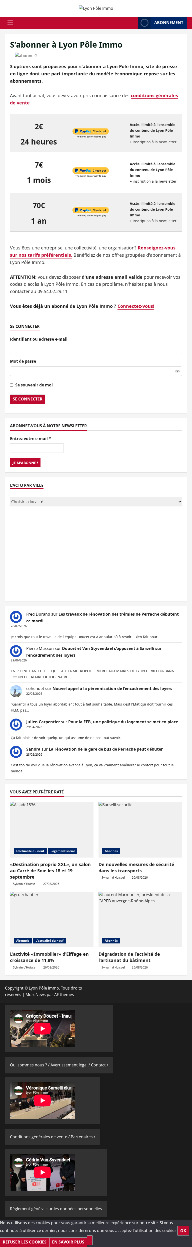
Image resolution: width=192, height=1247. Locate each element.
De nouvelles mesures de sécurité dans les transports (136, 867)
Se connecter (27, 399)
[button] (10, 23)
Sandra (33, 749)
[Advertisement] (96, 554)
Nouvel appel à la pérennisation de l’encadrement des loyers (112, 688)
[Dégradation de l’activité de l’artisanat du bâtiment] (140, 919)
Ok (183, 1230)
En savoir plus (68, 1242)
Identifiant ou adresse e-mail (39, 339)
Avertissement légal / (70, 1065)
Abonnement (168, 22)
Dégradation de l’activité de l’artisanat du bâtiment (129, 957)
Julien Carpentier (43, 722)
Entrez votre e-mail (30, 438)
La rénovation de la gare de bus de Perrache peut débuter (106, 749)
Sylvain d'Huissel (24, 884)
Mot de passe (23, 361)
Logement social (62, 851)
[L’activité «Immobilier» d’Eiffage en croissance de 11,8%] (52, 919)
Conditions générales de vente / (40, 1137)
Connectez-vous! (136, 306)
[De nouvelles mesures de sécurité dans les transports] (140, 830)
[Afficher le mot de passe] (177, 371)
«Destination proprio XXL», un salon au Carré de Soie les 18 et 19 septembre (50, 870)
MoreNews (36, 994)
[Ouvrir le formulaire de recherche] (133, 23)
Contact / (99, 1065)
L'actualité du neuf (30, 851)
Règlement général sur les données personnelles (56, 1208)
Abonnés (111, 851)
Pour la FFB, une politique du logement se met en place (123, 722)
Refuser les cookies (24, 1242)
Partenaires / (83, 1137)
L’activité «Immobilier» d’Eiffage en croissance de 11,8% (49, 957)
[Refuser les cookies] (89, 1240)
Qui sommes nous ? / (30, 1065)
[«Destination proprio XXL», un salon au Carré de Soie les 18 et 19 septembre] (52, 830)
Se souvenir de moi (34, 385)
